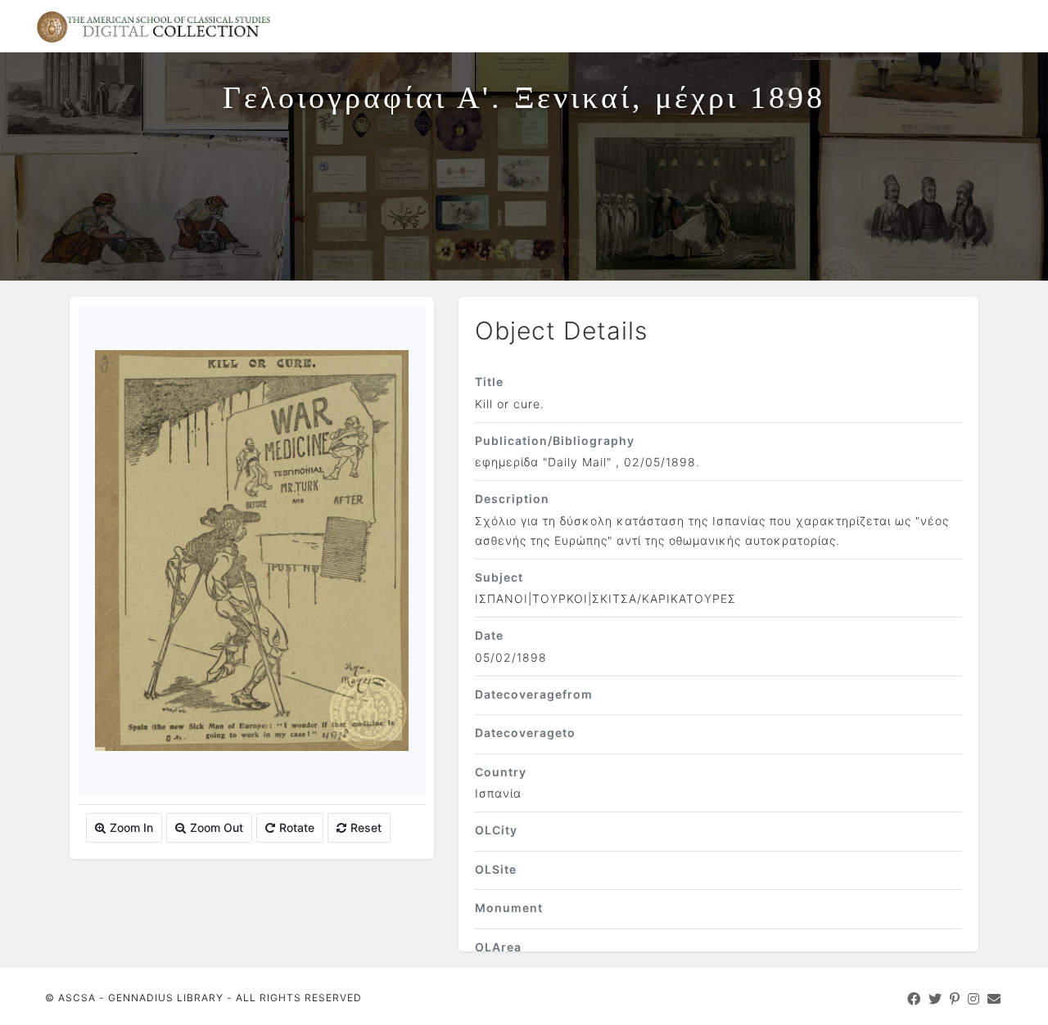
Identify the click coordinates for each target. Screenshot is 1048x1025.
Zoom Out (216, 827)
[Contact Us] (994, 999)
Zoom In (131, 827)
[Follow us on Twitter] (935, 999)
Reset (366, 827)
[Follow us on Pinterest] (955, 999)
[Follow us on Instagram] (974, 999)
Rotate (296, 827)
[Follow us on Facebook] (914, 999)
